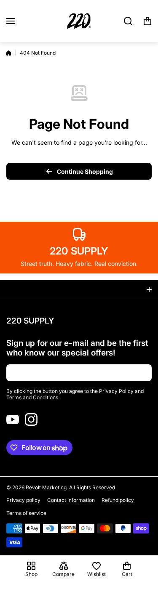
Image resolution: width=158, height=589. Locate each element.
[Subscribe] (141, 372)
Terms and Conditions (32, 397)
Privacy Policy (116, 391)
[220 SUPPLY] (79, 21)
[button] (147, 21)
